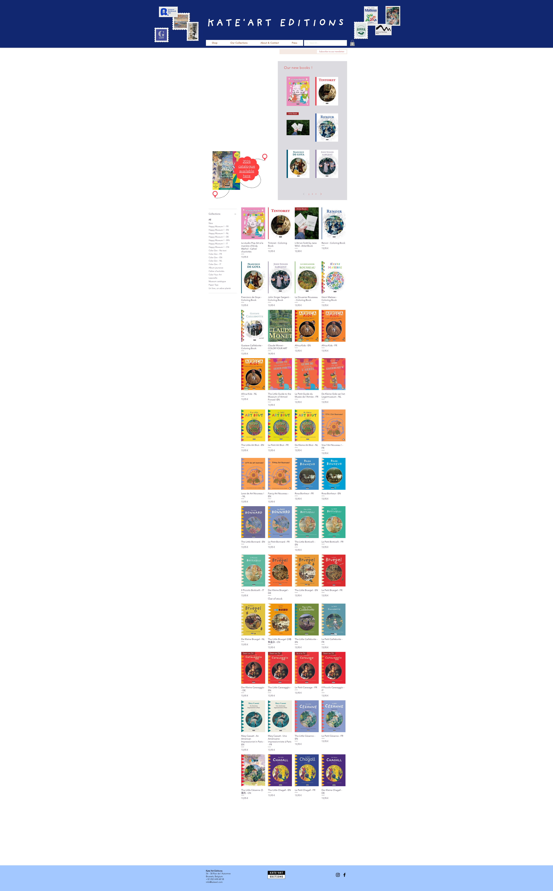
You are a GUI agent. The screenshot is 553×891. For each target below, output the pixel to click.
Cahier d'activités (216, 271)
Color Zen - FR (215, 254)
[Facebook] (344, 874)
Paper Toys (213, 285)
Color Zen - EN (215, 257)
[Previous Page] (303, 194)
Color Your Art (215, 274)
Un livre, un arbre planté (220, 288)
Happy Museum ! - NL (219, 233)
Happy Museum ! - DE (219, 237)
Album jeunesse (216, 267)
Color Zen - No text (217, 250)
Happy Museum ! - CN (219, 247)
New (211, 223)
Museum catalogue (217, 281)
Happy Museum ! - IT (218, 243)
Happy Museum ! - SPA (219, 240)
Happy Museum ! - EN (219, 230)
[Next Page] (321, 194)
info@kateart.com (214, 882)
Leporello (213, 278)
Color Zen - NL (215, 260)
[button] (352, 43)
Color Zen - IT (215, 264)
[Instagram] (337, 874)
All (210, 219)
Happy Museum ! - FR (218, 226)
